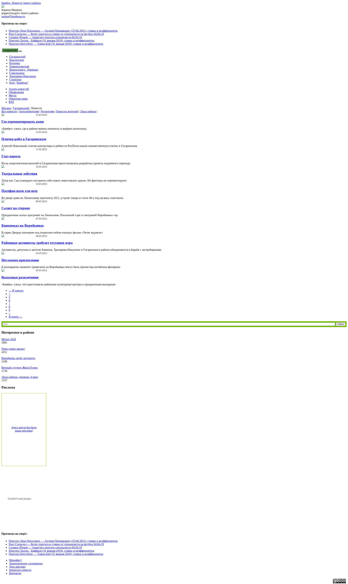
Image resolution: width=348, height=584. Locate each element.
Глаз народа (10, 156)
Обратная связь (18, 98)
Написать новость (20, 569)
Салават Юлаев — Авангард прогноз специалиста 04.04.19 (45, 37)
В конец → (15, 316)
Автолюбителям (29, 111)
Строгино (15, 79)
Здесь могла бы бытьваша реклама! (24, 429)
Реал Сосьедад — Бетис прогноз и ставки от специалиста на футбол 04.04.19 (56, 34)
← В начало (16, 290)
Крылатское (16, 59)
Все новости (9, 111)
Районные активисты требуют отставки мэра (37, 243)
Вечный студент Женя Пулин (19, 367)
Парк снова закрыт (13, 348)
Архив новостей (19, 88)
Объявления (16, 92)
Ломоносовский (19, 66)
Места (12, 95)
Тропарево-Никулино (22, 76)
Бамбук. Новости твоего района (21, 3)
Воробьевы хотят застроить (18, 358)
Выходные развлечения (19, 277)
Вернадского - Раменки (23, 69)
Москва (6, 108)
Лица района (88, 111)
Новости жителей (67, 111)
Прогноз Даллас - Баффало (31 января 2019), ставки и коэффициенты (51, 40)
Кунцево (14, 63)
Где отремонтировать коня (22, 121)
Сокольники (16, 73)
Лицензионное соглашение (26, 563)
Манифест (15, 560)
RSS (11, 102)
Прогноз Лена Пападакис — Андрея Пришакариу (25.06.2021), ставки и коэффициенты (63, 30)
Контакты (15, 573)
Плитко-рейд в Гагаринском (23, 139)
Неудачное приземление (20, 260)
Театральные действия (19, 174)
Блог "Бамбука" (18, 82)
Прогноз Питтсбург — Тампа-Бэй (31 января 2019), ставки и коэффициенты (56, 43)
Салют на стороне (15, 208)
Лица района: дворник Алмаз (19, 377)
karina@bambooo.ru (13, 16)
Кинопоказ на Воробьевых (22, 225)
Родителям (47, 111)
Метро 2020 (8, 339)
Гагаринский (10, 50)
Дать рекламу (17, 566)
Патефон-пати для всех (19, 191)
